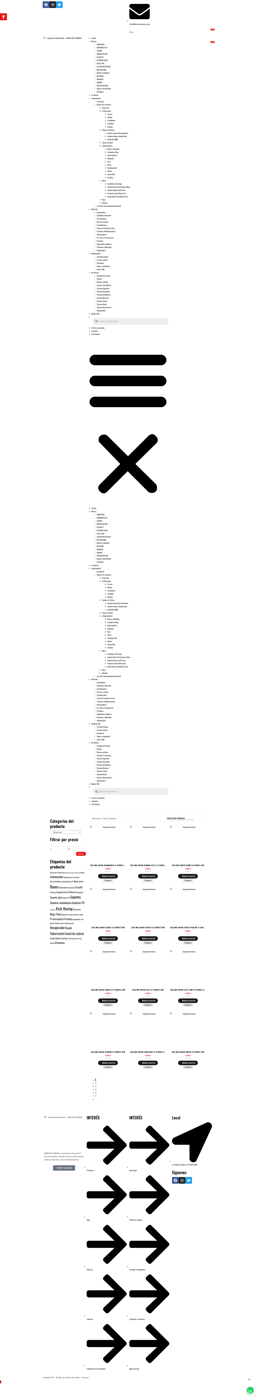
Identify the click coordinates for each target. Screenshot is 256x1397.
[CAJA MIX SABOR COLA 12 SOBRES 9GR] (148, 968)
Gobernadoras (112, 155)
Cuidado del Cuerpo (103, 275)
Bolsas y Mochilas (113, 149)
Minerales (77, 909)
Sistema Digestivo (103, 288)
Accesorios (100, 101)
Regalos (104, 202)
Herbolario (95, 272)
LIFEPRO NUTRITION (103, 66)
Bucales (110, 126)
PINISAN (99, 82)
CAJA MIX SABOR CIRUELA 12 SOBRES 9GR (108, 989)
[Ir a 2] (96, 1099)
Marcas (93, 41)
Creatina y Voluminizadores (106, 231)
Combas (110, 177)
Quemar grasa (59, 923)
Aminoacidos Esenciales (72, 877)
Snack (52, 938)
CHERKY (99, 50)
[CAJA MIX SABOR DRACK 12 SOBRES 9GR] (188, 1030)
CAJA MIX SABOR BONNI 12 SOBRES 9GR (188, 865)
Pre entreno (71, 914)
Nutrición (94, 209)
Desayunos (100, 263)
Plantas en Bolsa (102, 282)
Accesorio (54, 872)
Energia (53, 892)
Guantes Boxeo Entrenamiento (117, 133)
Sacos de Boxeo (107, 142)
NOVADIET (100, 79)
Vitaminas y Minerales (104, 247)
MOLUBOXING (101, 69)
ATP (72, 881)
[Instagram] (52, 4)
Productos (95, 95)
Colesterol (63, 887)
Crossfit (79, 887)
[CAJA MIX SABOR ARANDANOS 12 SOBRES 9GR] (108, 843)
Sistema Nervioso (103, 297)
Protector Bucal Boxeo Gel (116, 193)
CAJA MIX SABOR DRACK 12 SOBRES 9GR (188, 1052)
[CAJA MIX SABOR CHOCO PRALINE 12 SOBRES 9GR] (188, 906)
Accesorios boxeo (73, 873)
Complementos (107, 145)
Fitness (71, 892)
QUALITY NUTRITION (104, 88)
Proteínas (100, 240)
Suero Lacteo (61, 938)
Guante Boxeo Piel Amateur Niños (118, 186)
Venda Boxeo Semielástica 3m (117, 196)
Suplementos (101, 250)
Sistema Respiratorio (104, 307)
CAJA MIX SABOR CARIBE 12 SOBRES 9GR (108, 927)
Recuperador (57, 927)
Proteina (68, 919)
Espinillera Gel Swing (114, 183)
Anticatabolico (56, 881)
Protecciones (106, 110)
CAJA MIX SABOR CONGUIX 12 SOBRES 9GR (108, 1052)
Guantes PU (78, 902)
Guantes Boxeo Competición (117, 136)
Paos (109, 161)
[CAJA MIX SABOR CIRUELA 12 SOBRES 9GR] (108, 968)
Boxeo (54, 887)
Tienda (93, 38)
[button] (128, 422)
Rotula (109, 171)
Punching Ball (112, 167)
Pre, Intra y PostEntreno (105, 237)
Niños (104, 180)
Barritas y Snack (102, 221)
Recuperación (69, 923)
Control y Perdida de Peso (106, 228)
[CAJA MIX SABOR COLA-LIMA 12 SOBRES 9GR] (188, 968)
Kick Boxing (64, 908)
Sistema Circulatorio (104, 285)
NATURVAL (100, 76)
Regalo (68, 928)
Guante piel (55, 897)
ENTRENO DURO (102, 60)
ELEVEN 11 (100, 57)
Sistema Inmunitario (104, 294)
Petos (109, 164)
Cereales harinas (102, 256)
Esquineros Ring (112, 152)
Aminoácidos (101, 212)
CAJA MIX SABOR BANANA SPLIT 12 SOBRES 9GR (149, 865)
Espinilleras (111, 120)
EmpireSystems (95, 1377)
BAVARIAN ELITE (102, 47)
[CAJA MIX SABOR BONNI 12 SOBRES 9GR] (188, 843)
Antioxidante (66, 881)
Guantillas (52, 910)
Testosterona (73, 938)
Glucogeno (79, 892)
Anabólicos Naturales (104, 215)
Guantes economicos (60, 903)
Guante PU (66, 897)
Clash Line (105, 107)
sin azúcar (78, 933)
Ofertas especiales (98, 327)
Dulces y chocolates (103, 266)
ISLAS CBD (100, 63)
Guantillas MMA (112, 139)
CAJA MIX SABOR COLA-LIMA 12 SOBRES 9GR (188, 989)
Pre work (79, 914)
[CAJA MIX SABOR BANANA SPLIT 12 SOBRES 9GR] (148, 843)
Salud (68, 933)
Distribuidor (95, 334)
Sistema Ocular (102, 301)
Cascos (109, 114)
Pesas (63, 914)
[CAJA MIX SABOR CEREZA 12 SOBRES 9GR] (148, 906)
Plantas (99, 278)
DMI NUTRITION (102, 53)
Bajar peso (78, 881)
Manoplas (110, 158)
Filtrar (81, 854)
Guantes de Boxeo (108, 130)
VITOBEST (100, 91)
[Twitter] (59, 4)
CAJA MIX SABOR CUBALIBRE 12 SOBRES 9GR (148, 1052)
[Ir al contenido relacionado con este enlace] (0, 1381)
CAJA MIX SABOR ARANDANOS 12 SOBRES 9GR (108, 865)
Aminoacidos (56, 877)
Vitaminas (60, 943)
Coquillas (110, 123)
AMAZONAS (101, 44)
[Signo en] (173, 38)
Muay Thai (55, 914)
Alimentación (95, 253)
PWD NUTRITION (102, 85)
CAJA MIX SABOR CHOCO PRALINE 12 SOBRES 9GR (190, 927)
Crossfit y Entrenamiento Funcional (109, 206)
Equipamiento (96, 98)
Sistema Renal (102, 304)
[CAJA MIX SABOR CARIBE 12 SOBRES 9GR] (108, 906)
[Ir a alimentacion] (199, 818)
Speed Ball (111, 174)
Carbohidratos (102, 225)
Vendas (109, 117)
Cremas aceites (102, 259)
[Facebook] (46, 4)
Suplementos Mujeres (104, 244)
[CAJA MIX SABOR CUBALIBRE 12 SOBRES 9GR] (148, 1030)
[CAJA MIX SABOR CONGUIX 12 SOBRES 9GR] (108, 1030)
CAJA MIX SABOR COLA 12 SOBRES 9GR (148, 989)
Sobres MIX (101, 269)
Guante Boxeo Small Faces (116, 190)
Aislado (81, 872)
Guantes (75, 897)
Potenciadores (102, 234)
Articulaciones (102, 218)
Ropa (103, 199)
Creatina (71, 887)
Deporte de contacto (104, 104)
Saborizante (57, 933)
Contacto (94, 331)
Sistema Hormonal (103, 291)
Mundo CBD (95, 313)
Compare (108, 880)
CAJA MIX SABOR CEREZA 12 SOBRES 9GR (148, 927)
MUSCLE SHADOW (103, 73)
